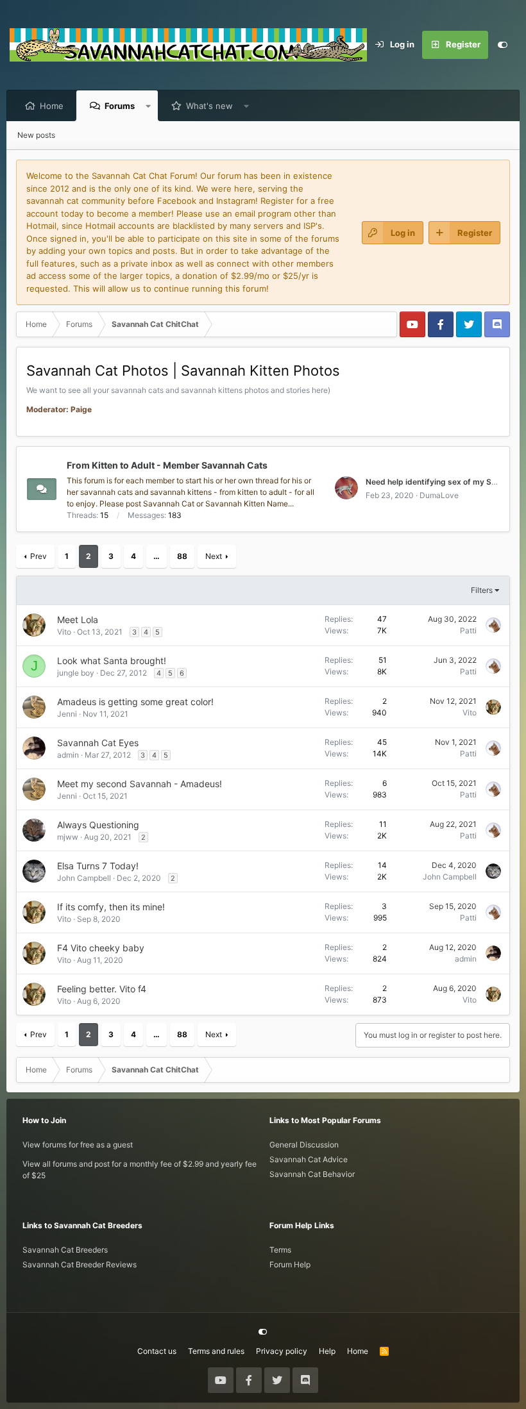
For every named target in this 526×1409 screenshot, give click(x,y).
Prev (38, 556)
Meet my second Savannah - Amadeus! (139, 783)
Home (52, 106)
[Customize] (502, 45)
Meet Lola (77, 619)
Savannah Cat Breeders (65, 1250)
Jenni (67, 714)
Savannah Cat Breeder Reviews (79, 1264)
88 (182, 556)
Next (213, 556)
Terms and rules (216, 1351)
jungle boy (75, 673)
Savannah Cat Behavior (312, 1174)
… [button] (156, 556)
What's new (209, 106)
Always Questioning (98, 824)
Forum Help (289, 1264)
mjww (67, 837)
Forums (120, 106)
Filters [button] (482, 590)
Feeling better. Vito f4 (101, 988)
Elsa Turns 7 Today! (98, 865)
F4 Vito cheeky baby (100, 947)
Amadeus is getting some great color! (135, 701)
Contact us (156, 1351)
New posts (36, 135)
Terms (280, 1250)
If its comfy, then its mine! (111, 906)
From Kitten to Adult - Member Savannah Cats (167, 465)
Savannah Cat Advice (308, 1159)
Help (327, 1351)
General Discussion (304, 1144)
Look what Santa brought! (111, 660)
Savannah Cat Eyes (98, 742)
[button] (148, 105)
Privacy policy (281, 1351)
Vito (64, 632)
